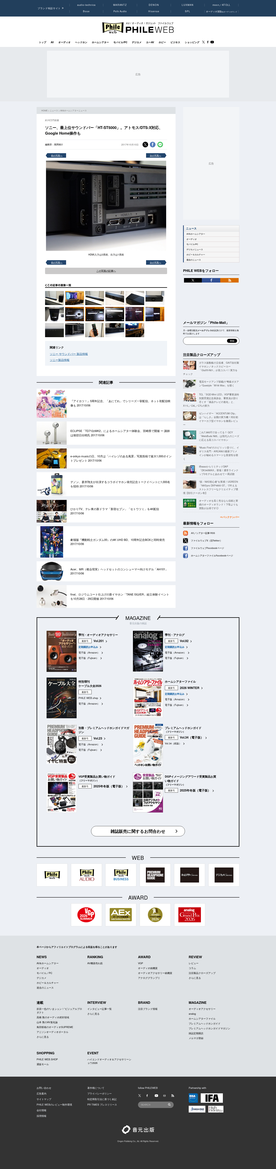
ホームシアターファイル (202, 1018)
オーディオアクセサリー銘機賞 (155, 973)
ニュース (54, 110)
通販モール (43, 1064)
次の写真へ (155, 155)
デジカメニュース (194, 249)
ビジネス (175, 42)
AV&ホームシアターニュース (73, 110)
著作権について (95, 1088)
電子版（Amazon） (89, 652)
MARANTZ (120, 5)
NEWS (42, 956)
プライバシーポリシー (99, 1093)
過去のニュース (193, 259)
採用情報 (41, 1116)
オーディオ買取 (221, 11)
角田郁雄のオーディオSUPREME (55, 1027)
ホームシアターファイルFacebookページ (212, 555)
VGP (140, 963)
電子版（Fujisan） (88, 658)
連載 (40, 1002)
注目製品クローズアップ (201, 354)
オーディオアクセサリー (202, 1009)
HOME (44, 110)
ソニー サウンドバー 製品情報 (69, 354)
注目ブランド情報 (148, 1009)
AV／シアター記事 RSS (203, 533)
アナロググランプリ (149, 978)
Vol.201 (99, 641)
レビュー (193, 963)
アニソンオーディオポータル (52, 1032)
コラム (192, 968)
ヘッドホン (81, 42)
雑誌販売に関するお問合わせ (138, 831)
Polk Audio (120, 11)
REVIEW (195, 956)
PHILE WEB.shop (88, 698)
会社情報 (41, 1110)
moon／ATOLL (222, 5)
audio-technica (86, 5)
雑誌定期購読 (196, 1033)
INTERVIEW (96, 1002)
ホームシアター (100, 42)
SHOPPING (45, 1053)
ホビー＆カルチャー (195, 254)
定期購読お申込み (88, 647)
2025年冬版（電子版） (109, 786)
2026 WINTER (189, 688)
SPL (188, 11)
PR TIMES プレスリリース (102, 1104)
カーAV (150, 42)
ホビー (162, 42)
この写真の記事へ (106, 271)
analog (192, 1013)
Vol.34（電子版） (192, 737)
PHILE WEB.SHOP (47, 1059)
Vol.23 (98, 738)
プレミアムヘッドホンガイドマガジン (209, 1028)
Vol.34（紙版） (173, 743)
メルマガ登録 (196, 1038)
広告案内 (41, 1093)
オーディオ (64, 42)
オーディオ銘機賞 (148, 968)
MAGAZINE (138, 617)
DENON (154, 5)
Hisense (153, 11)
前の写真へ (56, 155)
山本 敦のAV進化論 (47, 1022)
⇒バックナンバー (229, 517)
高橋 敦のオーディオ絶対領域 (53, 1017)
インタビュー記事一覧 (99, 1009)
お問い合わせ (44, 1088)
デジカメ (137, 42)
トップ (42, 42)
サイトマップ (44, 1099)
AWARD (144, 956)
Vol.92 (184, 641)
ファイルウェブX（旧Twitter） (206, 540)
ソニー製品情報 (59, 360)
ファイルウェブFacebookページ (207, 548)
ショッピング (192, 42)
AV (52, 42)
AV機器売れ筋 (95, 963)
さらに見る (195, 978)
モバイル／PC (44, 973)
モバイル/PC (120, 42)
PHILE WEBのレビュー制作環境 (54, 1104)
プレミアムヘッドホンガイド (204, 1023)
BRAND (144, 1002)
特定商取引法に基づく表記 (102, 1099)
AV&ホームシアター (195, 233)
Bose (86, 11)
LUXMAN (187, 5)
